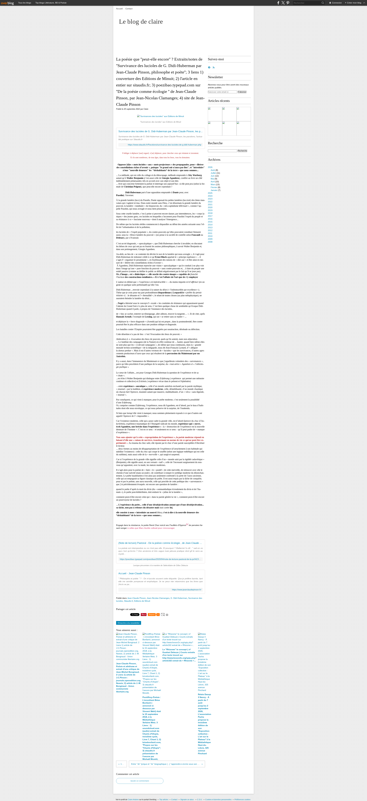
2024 (210, 196)
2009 (210, 239)
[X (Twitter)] (283, 2)
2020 (210, 207)
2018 (210, 213)
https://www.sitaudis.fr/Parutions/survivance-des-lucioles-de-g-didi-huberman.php (164, 145)
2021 (210, 204)
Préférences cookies (242, 800)
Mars (213, 184)
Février (214, 187)
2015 (210, 222)
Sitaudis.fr (128, 601)
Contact (128, 8)
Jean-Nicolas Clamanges (158, 598)
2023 (210, 199)
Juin (212, 176)
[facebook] (278, 2)
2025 (210, 193)
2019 (210, 210)
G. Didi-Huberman (179, 598)
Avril (213, 181)
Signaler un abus (187, 800)
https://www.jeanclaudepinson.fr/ (186, 590)
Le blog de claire (141, 21)
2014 (210, 224)
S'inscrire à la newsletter (129, 623)
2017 (210, 216)
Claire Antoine (133, 800)
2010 (210, 236)
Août (213, 170)
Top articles (163, 800)
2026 (210, 167)
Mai (212, 179)
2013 (210, 227)
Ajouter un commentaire (139, 781)
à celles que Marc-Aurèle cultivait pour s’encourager (150, 528)
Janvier (214, 190)
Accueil (119, 8)
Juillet (213, 173)
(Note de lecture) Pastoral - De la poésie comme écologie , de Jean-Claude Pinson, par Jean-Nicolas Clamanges (160, 543)
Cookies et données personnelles (218, 800)
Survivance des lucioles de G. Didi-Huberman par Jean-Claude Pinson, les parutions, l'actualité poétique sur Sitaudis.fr (160, 131)
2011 (210, 233)
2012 (210, 230)
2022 (210, 202)
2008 (210, 242)
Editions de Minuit (142, 601)
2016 (210, 219)
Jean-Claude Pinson (136, 598)
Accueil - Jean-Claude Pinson (134, 573)
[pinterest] (288, 2)
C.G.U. (199, 800)
